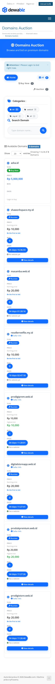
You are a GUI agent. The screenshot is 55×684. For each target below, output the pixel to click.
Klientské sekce (31, 33)
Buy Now (26, 83)
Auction (41, 89)
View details (28, 260)
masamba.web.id (20, 271)
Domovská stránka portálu (12, 33)
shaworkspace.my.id (22, 210)
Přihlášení (20, 4)
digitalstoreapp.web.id (23, 464)
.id (32, 116)
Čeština (10, 4)
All (44, 77)
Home (12, 77)
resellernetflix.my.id (22, 332)
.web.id (31, 109)
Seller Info (17, 335)
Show (7, 153)
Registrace (30, 4)
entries (26, 153)
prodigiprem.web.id (22, 396)
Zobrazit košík (45, 4)
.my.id (16, 116)
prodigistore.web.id (22, 595)
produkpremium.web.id (24, 528)
